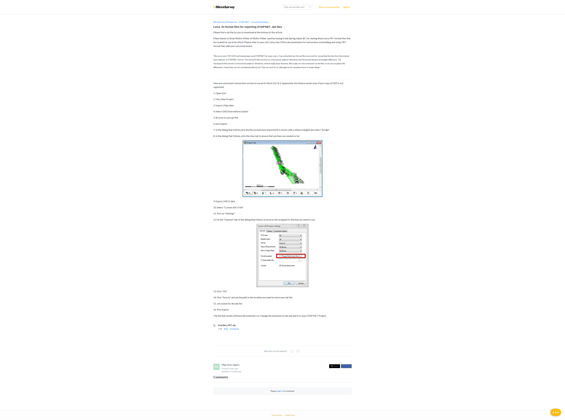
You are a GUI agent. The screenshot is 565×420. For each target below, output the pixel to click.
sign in (280, 391)
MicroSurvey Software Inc (225, 22)
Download (234, 329)
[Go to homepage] (224, 7)
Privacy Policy (277, 415)
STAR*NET (244, 22)
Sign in (346, 7)
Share (348, 366)
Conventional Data (259, 22)
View (226, 329)
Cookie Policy (290, 415)
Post (336, 366)
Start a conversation (329, 7)
